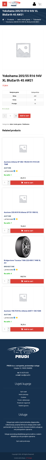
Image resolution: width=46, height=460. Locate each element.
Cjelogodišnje (35, 92)
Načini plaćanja (23, 394)
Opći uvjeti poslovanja (23, 441)
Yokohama (25, 124)
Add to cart (24, 116)
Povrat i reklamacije (24, 400)
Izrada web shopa (19, 458)
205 (35, 96)
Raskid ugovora (23, 405)
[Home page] (3, 19)
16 (35, 103)
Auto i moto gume (16, 124)
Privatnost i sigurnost (23, 403)
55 (35, 100)
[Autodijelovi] (14, 4)
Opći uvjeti (23, 391)
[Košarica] (40, 4)
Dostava (23, 397)
